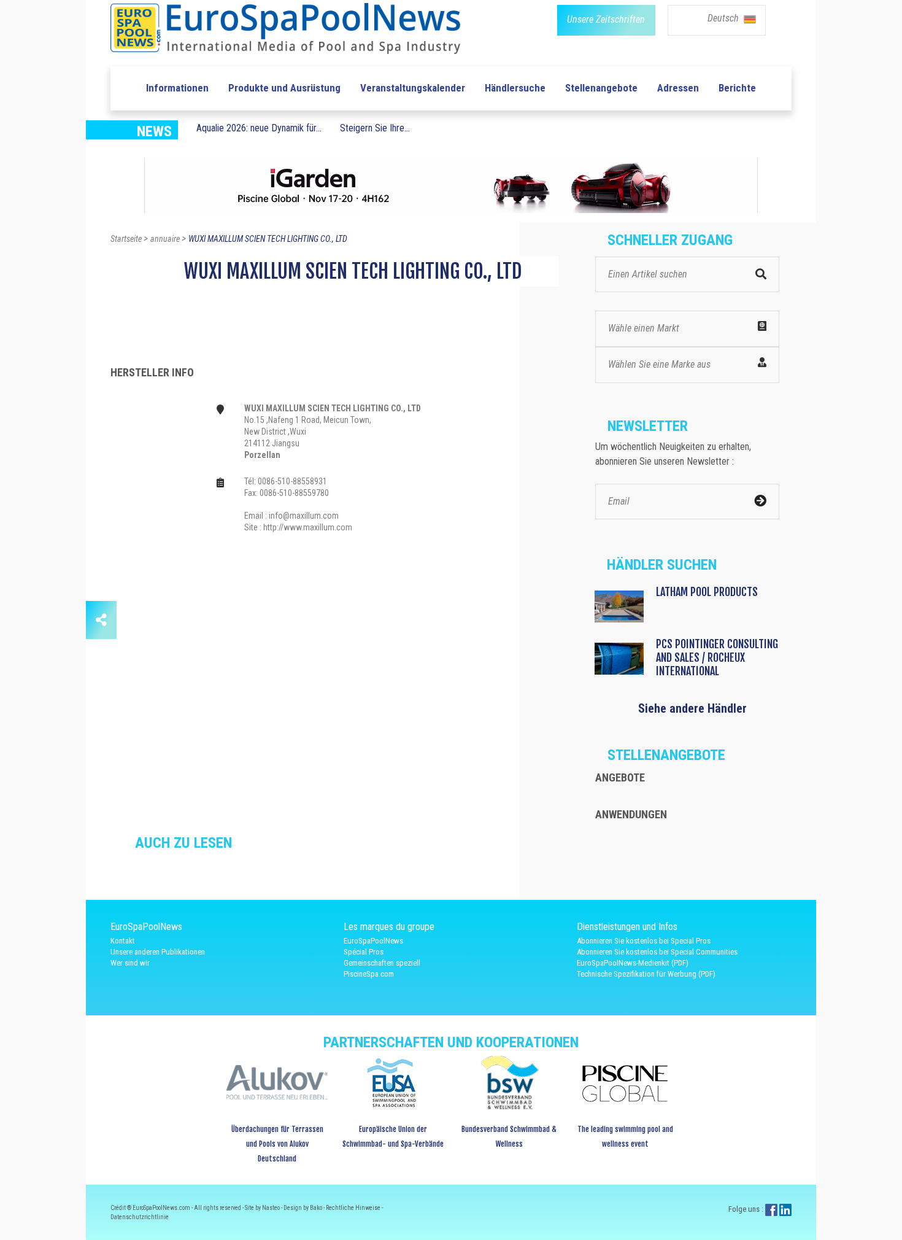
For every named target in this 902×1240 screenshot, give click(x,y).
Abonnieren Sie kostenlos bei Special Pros (644, 940)
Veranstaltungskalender (412, 88)
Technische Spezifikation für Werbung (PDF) (646, 973)
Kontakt (122, 940)
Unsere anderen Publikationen (157, 951)
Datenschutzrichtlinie (139, 1217)
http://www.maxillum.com (307, 527)
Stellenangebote (601, 88)
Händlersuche (515, 88)
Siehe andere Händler (692, 708)
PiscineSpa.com (369, 973)
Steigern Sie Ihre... (375, 128)
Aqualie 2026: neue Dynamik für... (259, 128)
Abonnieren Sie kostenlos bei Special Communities (657, 951)
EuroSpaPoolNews (373, 940)
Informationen (177, 88)
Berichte (737, 88)
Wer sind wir (130, 962)
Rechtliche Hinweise (354, 1207)
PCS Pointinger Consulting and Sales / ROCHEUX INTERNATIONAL (717, 657)
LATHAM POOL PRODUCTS (707, 592)
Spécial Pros (364, 951)
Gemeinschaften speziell (382, 962)
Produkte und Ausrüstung (284, 88)
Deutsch (724, 18)
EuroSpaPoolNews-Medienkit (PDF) (632, 962)
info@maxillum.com (304, 516)
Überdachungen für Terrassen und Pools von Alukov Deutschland (277, 1144)
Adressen (678, 88)
